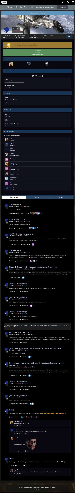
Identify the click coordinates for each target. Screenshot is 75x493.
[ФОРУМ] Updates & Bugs (18, 284)
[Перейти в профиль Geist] (6, 159)
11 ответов (24, 261)
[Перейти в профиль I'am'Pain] (11, 438)
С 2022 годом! (15, 250)
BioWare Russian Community (21, 7)
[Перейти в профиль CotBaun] (6, 144)
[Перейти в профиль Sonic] (6, 206)
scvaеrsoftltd (13, 177)
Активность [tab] (14, 197)
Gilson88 (12, 168)
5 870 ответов (26, 244)
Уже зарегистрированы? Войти (45, 7)
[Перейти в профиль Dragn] (46, 64)
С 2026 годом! (15, 205)
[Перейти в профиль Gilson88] (6, 168)
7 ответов (26, 213)
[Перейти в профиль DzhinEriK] (6, 173)
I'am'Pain (17, 438)
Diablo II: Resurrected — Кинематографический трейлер (33, 267)
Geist (11, 158)
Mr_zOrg (12, 187)
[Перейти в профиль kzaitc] (29, 64)
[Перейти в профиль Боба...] (6, 139)
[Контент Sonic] (69, 36)
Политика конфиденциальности (34, 487)
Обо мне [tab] (37, 197)
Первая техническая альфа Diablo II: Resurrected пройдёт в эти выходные (36, 325)
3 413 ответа (24, 291)
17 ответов (23, 228)
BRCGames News (30, 269)
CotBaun (12, 143)
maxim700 (12, 153)
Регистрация (62, 7)
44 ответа (24, 342)
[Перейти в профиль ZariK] (6, 183)
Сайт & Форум (23, 235)
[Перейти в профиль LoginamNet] (11, 64)
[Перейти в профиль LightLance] (11, 470)
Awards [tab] (61, 197)
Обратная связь (50, 487)
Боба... (11, 139)
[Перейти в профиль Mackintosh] (6, 164)
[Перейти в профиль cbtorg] (6, 149)
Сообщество (29, 334)
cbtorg (11, 148)
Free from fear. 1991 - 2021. (20, 332)
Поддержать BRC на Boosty (37, 13)
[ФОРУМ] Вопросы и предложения (21, 234)
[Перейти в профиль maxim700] (6, 154)
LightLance (17, 470)
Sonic (5, 325)
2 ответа (24, 356)
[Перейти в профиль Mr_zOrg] (6, 188)
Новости (27, 206)
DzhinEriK (12, 172)
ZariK (11, 182)
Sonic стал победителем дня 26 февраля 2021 (28, 44)
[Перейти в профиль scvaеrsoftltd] (6, 178)
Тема (20, 487)
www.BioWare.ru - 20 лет (19, 219)
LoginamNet (18, 421)
